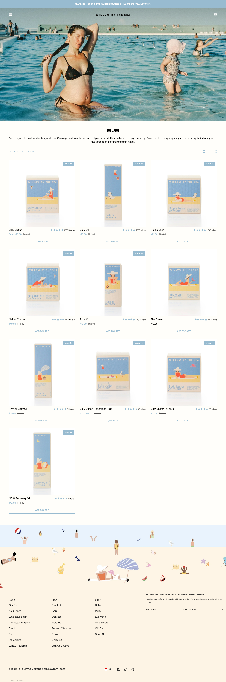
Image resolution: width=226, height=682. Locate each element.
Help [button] (54, 600)
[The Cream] (184, 282)
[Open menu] (14, 14)
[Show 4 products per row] (214, 151)
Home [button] (12, 600)
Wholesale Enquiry (19, 622)
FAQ (54, 611)
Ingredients (15, 640)
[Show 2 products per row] (202, 151)
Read (12, 628)
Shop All (99, 634)
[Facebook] (118, 669)
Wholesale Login (18, 616)
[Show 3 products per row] (208, 151)
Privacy (56, 634)
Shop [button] (98, 600)
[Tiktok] (125, 669)
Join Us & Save (60, 645)
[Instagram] (132, 669)
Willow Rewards (18, 645)
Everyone (100, 616)
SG (110, 669)
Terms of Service (61, 628)
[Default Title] (184, 282)
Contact (56, 616)
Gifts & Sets (101, 622)
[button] (57, 230)
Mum (98, 611)
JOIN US (220, 609)
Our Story (14, 605)
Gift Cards (100, 628)
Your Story (15, 611)
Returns (56, 622)
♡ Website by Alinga (16, 680)
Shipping (57, 640)
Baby (98, 605)
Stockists (57, 605)
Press (12, 634)
